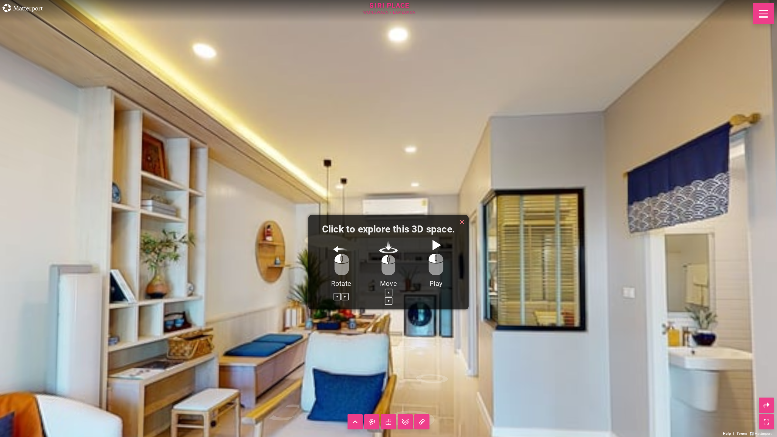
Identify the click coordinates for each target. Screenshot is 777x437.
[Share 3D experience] (766, 405)
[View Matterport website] (761, 433)
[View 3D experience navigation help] (729, 433)
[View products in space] (763, 13)
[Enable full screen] (766, 421)
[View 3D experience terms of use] (742, 433)
